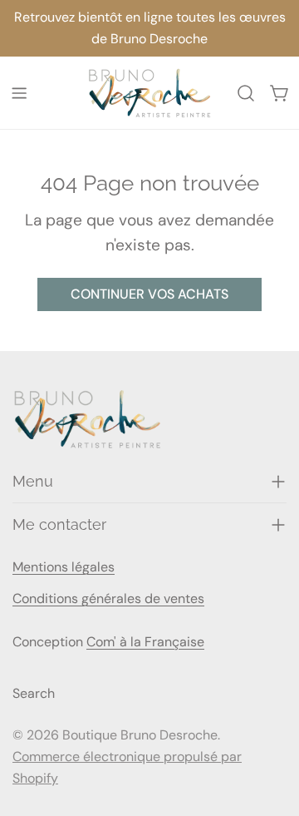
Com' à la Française (145, 641)
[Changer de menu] (19, 93)
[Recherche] (245, 93)
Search (33, 693)
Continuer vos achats (149, 294)
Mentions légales (63, 567)
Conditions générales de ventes (108, 598)
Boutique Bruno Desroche (140, 735)
